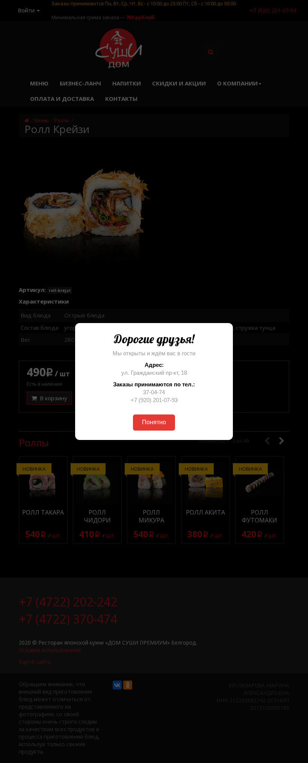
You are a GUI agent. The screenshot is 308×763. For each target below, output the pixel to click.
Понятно (154, 422)
